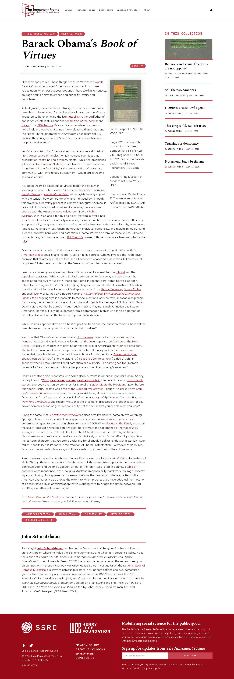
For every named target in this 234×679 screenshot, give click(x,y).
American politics (37, 514)
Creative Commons (90, 649)
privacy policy (154, 668)
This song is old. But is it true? (185, 125)
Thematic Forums (85, 9)
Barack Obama (67, 514)
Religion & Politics (39, 520)
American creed (31, 254)
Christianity (93, 514)
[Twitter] (31, 645)
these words (95, 82)
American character (77, 190)
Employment (85, 653)
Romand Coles (174, 131)
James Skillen (132, 289)
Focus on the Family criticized (125, 423)
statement (129, 432)
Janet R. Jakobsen (177, 73)
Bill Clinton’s (75, 237)
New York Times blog (35, 401)
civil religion (120, 514)
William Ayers (175, 149)
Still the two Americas (180, 90)
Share (136, 66)
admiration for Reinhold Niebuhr (42, 164)
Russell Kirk (74, 116)
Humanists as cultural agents (185, 107)
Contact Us (84, 657)
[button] (138, 10)
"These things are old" (39, 34)
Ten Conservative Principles (41, 155)
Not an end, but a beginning (184, 161)
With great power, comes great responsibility (71, 380)
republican (28, 276)
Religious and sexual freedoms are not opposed (186, 66)
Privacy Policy (87, 645)
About (147, 9)
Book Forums (106, 9)
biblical (120, 272)
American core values (57, 211)
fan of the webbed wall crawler (83, 389)
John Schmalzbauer (34, 66)
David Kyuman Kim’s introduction (49, 497)
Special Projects (127, 9)
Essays (68, 9)
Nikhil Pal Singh (177, 95)
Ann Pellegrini (200, 73)
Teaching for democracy (182, 143)
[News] (23, 645)
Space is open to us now (95, 358)
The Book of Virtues (115, 458)
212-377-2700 (29, 665)
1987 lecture (45, 125)
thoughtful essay (111, 289)
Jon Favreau (85, 337)
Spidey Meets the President (108, 384)
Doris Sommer (174, 113)
